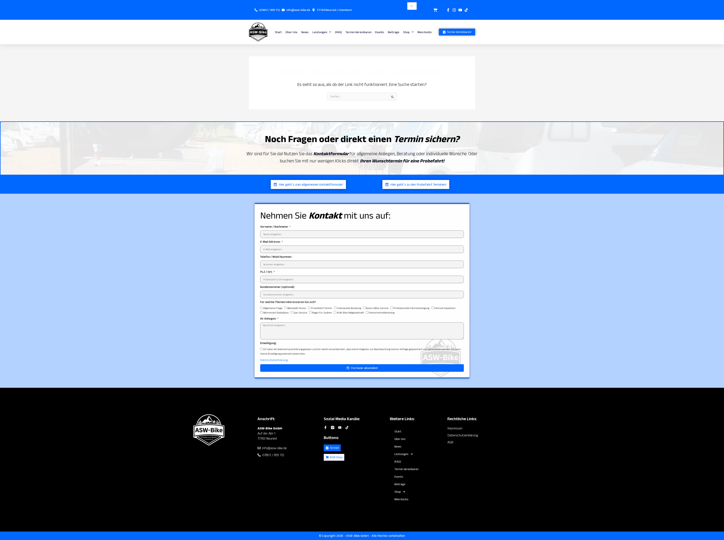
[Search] (412, 14)
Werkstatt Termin (296, 308)
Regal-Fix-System (322, 312)
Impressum (454, 428)
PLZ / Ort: (266, 271)
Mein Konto (424, 32)
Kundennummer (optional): (277, 286)
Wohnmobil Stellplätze (276, 312)
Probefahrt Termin (321, 308)
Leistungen (319, 32)
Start (278, 32)
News (305, 32)
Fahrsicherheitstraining (381, 312)
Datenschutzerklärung (274, 360)
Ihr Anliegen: (268, 318)
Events (379, 32)
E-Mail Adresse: (270, 241)
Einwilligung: (268, 343)
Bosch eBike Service (377, 308)
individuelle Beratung (349, 308)
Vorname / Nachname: (274, 226)
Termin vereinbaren (358, 32)
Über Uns (291, 32)
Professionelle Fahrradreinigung (411, 308)
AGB (450, 442)
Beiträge (393, 32)
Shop (406, 32)
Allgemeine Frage (272, 308)
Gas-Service (300, 312)
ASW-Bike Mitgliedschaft (350, 312)
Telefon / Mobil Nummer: (276, 256)
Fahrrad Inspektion (445, 308)
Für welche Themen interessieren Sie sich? (288, 302)
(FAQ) (338, 32)
